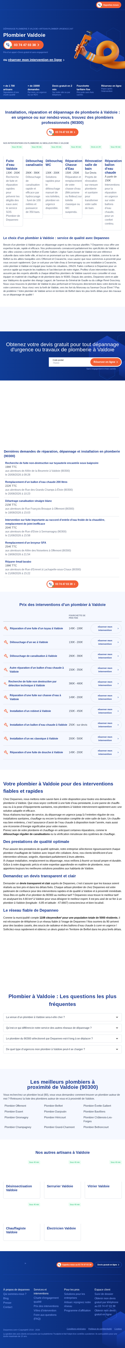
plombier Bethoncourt (96, 1127)
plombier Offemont (15, 1105)
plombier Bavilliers (94, 1111)
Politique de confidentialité (100, 1329)
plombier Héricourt (55, 1117)
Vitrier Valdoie (99, 1186)
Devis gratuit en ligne (107, 1265)
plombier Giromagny (16, 1117)
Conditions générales (76, 1329)
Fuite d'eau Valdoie (11, 164)
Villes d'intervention (45, 1310)
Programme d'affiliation (77, 1310)
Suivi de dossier (104, 1294)
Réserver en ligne (104, 362)
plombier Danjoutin (55, 1111)
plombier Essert (14, 1111)
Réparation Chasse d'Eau (72, 164)
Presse (7, 1302)
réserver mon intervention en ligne (35, 60)
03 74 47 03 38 (25, 45)
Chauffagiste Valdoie (16, 1230)
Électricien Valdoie (61, 1228)
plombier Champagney (18, 1127)
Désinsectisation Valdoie (19, 1188)
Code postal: (58, 360)
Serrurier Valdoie (60, 1186)
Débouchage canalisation (33, 163)
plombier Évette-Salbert (97, 1105)
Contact (7, 1307)
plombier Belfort (53, 1105)
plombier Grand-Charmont (59, 1127)
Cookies (118, 1329)
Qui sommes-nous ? (14, 1294)
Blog (6, 1298)
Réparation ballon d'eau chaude (112, 166)
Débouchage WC (53, 163)
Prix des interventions (46, 1306)
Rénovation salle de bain (92, 164)
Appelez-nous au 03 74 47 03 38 (76, 1265)
